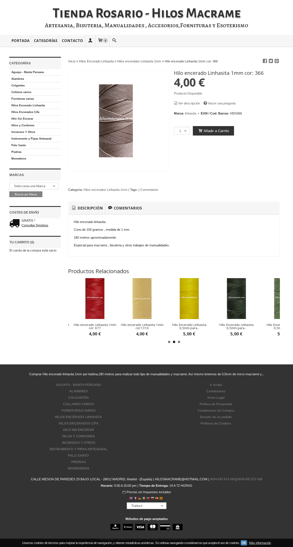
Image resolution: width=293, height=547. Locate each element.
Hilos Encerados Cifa (25, 112)
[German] (139, 499)
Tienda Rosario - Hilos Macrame (147, 13)
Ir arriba (216, 385)
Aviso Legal (216, 397)
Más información (260, 543)
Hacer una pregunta (222, 103)
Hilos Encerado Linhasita (28, 105)
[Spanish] (157, 499)
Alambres (17, 78)
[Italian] (144, 499)
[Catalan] (161, 499)
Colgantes (18, 85)
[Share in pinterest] (277, 61)
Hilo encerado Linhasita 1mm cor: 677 (95, 326)
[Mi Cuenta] (90, 41)
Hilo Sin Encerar (22, 118)
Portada (20, 40)
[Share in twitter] (271, 61)
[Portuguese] (148, 499)
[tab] (87, 208)
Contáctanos (215, 391)
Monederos (18, 158)
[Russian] (152, 499)
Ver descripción (189, 103)
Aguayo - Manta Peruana (27, 72)
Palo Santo (18, 145)
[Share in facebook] (265, 61)
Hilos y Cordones (22, 125)
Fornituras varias (22, 98)
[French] (135, 499)
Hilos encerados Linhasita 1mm (105, 189)
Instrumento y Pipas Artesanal (31, 138)
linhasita (190, 113)
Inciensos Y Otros (23, 132)
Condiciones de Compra (216, 410)
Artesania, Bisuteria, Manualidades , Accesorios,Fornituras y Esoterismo (146, 25)
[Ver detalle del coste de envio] (15, 223)
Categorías (45, 40)
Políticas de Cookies (216, 423)
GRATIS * (28, 220)
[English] (131, 499)
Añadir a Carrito (216, 131)
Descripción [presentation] (90, 208)
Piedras (16, 152)
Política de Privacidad (216, 404)
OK (244, 543)
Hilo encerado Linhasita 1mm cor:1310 (142, 326)
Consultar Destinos (34, 225)
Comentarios (149, 189)
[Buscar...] (114, 41)
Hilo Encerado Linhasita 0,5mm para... (189, 326)
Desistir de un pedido (216, 417)
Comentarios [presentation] (127, 208)
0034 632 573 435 (222, 479)
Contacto (72, 40)
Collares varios (21, 92)
